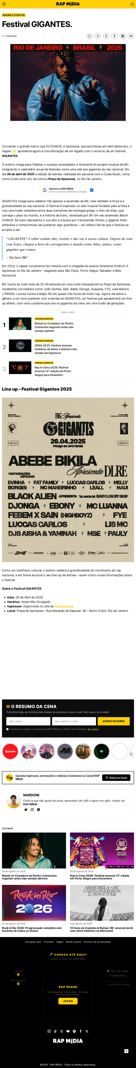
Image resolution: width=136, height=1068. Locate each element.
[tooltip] (90, 36)
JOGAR (68, 1001)
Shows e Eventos (14, 15)
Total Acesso (63, 606)
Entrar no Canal (118, 777)
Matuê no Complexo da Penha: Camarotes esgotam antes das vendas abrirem (29, 877)
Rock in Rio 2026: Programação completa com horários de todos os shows (32, 929)
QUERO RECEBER (114, 721)
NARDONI (11, 36)
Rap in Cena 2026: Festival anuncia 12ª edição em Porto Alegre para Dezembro (99, 877)
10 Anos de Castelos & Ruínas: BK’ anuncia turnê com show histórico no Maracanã (101, 929)
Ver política (93, 729)
